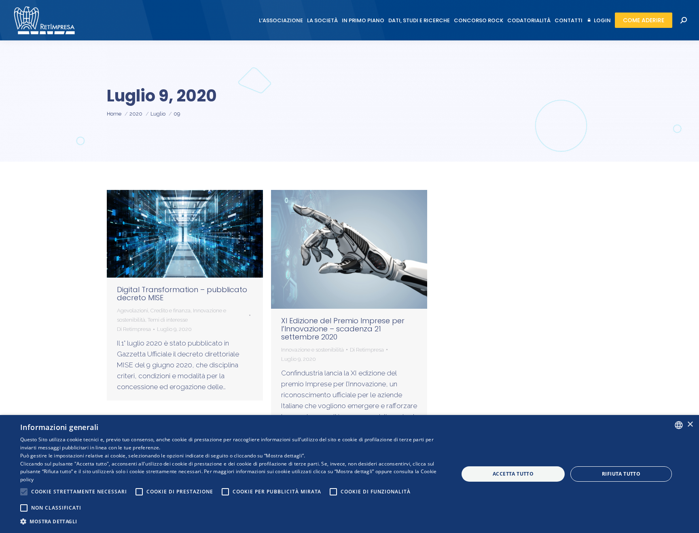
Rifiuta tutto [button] (621, 473)
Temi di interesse (168, 320)
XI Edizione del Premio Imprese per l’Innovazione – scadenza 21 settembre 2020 (343, 329)
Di (134, 329)
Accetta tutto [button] (513, 473)
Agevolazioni (132, 311)
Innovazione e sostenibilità (312, 350)
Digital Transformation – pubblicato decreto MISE (182, 293)
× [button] (690, 424)
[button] (233, 521)
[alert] (349, 474)
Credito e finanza (170, 311)
